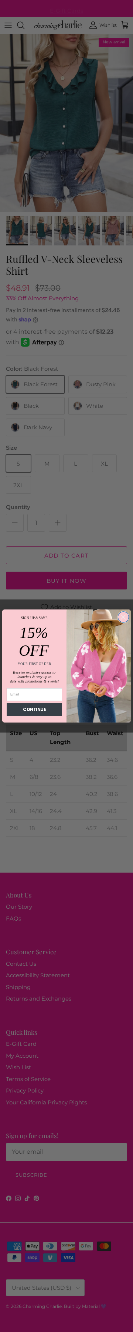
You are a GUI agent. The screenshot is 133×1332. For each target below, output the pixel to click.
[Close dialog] (123, 617)
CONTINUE (34, 710)
